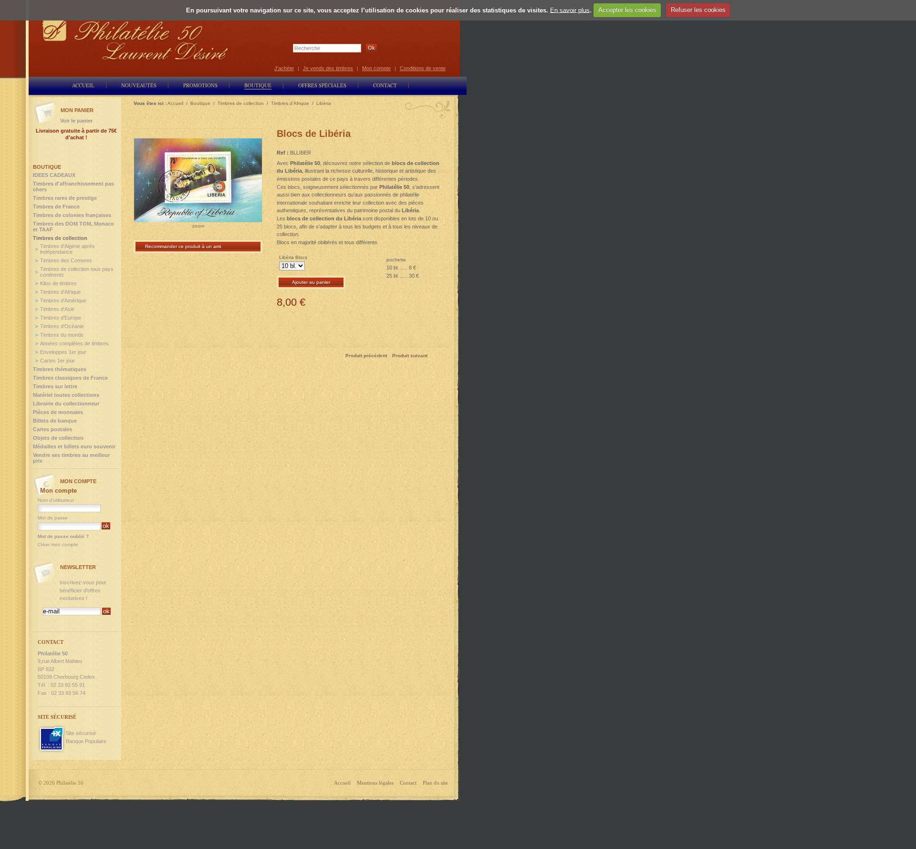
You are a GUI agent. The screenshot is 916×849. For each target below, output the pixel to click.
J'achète (284, 68)
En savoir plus (570, 9)
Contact (408, 783)
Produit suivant (409, 355)
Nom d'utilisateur (56, 500)
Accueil (342, 783)
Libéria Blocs (293, 257)
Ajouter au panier (311, 282)
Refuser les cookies (698, 9)
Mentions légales (375, 783)
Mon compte (376, 68)
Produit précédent (366, 355)
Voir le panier (76, 121)
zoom (198, 225)
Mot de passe (53, 517)
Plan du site (435, 783)
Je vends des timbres (328, 68)
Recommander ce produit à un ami (183, 246)
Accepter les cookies (627, 9)
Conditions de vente (423, 68)
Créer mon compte (58, 544)
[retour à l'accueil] (135, 39)
